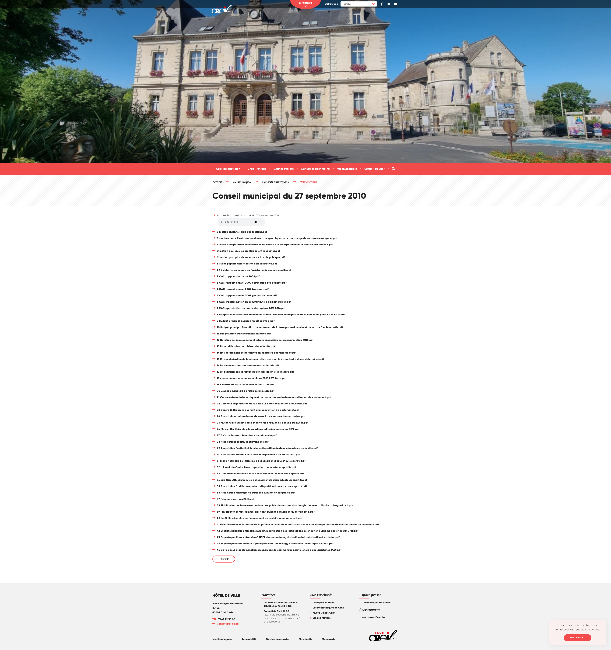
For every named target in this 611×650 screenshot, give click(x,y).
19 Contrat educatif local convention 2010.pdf (245, 384)
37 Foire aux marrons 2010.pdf (235, 499)
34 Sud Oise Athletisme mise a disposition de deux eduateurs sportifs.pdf (262, 480)
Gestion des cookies (277, 639)
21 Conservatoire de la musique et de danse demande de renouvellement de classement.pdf (274, 397)
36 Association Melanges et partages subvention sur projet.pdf (256, 492)
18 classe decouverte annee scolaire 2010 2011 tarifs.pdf (251, 378)
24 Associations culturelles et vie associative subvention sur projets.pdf (261, 416)
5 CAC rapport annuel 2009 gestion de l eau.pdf (247, 295)
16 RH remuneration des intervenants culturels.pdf (248, 365)
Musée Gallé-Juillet (324, 612)
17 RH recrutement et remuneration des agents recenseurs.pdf (255, 371)
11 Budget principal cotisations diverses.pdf (244, 333)
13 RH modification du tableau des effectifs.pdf (246, 346)
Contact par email (228, 623)
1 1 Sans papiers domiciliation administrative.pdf (247, 263)
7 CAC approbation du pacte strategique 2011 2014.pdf (251, 308)
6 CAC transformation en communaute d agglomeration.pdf (254, 301)
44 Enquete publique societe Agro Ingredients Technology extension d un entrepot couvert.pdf (275, 543)
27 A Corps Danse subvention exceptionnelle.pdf (247, 435)
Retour (225, 559)
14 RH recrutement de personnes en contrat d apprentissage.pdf (256, 352)
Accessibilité (249, 639)
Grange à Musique (323, 602)
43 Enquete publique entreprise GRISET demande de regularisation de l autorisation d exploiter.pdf (278, 537)
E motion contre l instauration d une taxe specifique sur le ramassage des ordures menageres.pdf (277, 238)
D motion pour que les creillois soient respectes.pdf (248, 251)
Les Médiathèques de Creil (328, 607)
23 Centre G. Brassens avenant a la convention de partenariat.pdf (258, 410)
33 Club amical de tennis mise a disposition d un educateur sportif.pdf (260, 473)
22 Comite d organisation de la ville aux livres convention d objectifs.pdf (262, 403)
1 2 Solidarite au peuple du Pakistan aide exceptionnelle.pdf (254, 270)
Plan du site (305, 639)
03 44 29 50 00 (226, 619)
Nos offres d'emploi (373, 617)
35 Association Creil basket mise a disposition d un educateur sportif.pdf (262, 486)
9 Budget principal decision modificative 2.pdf (245, 321)
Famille (347, 4)
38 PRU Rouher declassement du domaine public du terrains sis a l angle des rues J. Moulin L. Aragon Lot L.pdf (285, 505)
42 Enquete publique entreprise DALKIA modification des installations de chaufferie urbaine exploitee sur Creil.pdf (287, 530)
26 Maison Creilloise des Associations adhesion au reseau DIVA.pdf (258, 429)
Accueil (217, 182)
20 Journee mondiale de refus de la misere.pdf (245, 391)
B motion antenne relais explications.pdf (242, 231)
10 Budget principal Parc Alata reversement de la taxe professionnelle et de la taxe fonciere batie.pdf (280, 327)
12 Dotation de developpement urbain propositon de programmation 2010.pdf (265, 340)
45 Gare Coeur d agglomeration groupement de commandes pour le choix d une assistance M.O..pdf (279, 550)
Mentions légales (222, 639)
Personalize (576, 637)
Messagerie (328, 639)
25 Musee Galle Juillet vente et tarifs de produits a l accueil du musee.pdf (262, 422)
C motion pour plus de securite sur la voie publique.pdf (251, 257)
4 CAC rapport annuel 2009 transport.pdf (243, 289)
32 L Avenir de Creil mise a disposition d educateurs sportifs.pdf (256, 467)
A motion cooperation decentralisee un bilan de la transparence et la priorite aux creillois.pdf (275, 244)
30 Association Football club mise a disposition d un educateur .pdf (258, 454)
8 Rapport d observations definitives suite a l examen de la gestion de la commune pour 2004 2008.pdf (281, 314)
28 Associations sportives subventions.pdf (242, 441)
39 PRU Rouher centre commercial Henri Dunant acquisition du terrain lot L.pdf (265, 511)
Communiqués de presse (376, 602)
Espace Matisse (322, 617)
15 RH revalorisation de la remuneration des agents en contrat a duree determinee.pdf (270, 359)
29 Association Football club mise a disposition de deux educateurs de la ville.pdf (267, 448)
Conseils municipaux (276, 182)
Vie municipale (242, 182)
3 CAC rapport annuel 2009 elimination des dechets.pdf (251, 282)
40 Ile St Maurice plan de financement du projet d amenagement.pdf (259, 518)
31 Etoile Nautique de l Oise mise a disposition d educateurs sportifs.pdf (261, 460)
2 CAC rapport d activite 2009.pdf (238, 276)
